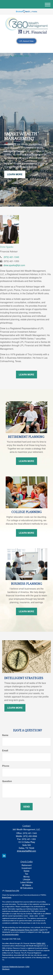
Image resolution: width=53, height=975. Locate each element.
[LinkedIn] (19, 49)
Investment (27, 868)
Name (5, 735)
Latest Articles (26, 882)
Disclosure (5, 969)
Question (7, 781)
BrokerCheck (6, 897)
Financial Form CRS (12, 890)
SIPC (43, 943)
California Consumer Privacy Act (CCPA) (24, 930)
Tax (26, 873)
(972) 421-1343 (21, 55)
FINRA (38, 943)
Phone (5, 765)
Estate (26, 870)
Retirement (27, 865)
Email (5, 750)
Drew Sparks (6, 247)
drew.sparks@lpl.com (14, 265)
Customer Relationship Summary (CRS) (16, 966)
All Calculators (26, 887)
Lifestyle (26, 879)
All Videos (26, 885)
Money (26, 876)
